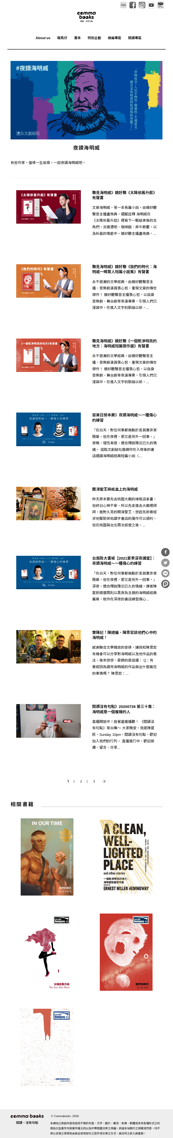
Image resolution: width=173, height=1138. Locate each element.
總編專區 (114, 38)
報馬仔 (62, 38)
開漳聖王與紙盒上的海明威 (115, 489)
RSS (123, 5)
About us (43, 38)
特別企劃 (94, 38)
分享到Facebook (165, 552)
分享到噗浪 (165, 584)
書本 (77, 38)
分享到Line (165, 573)
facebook (132, 5)
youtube (151, 5)
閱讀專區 (135, 38)
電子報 (160, 5)
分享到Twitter (165, 563)
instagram (142, 5)
